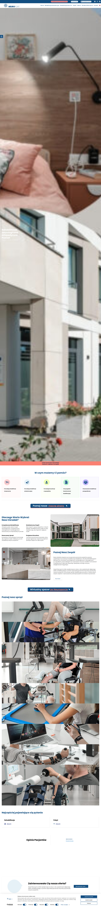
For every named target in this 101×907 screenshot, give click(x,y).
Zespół (74, 5)
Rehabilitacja (9, 820)
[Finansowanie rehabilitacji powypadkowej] (86, 482)
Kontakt (96, 5)
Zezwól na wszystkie (89, 896)
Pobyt (55, 820)
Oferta (42, 5)
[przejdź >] (5, 824)
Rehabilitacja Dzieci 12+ (66, 5)
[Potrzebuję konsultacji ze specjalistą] (47, 482)
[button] (1, 36)
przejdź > (9, 824)
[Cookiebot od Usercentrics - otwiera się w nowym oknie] (10, 905)
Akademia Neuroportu (87, 5)
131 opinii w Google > (70, 840)
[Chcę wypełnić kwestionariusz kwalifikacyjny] (66, 482)
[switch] (35, 905)
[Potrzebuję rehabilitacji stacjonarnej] (7, 482)
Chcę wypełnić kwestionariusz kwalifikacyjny (67, 491)
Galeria (79, 5)
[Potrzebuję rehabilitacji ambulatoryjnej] (27, 482)
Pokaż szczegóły (64, 904)
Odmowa (89, 903)
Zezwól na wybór (88, 900)
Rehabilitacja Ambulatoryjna (52, 5)
